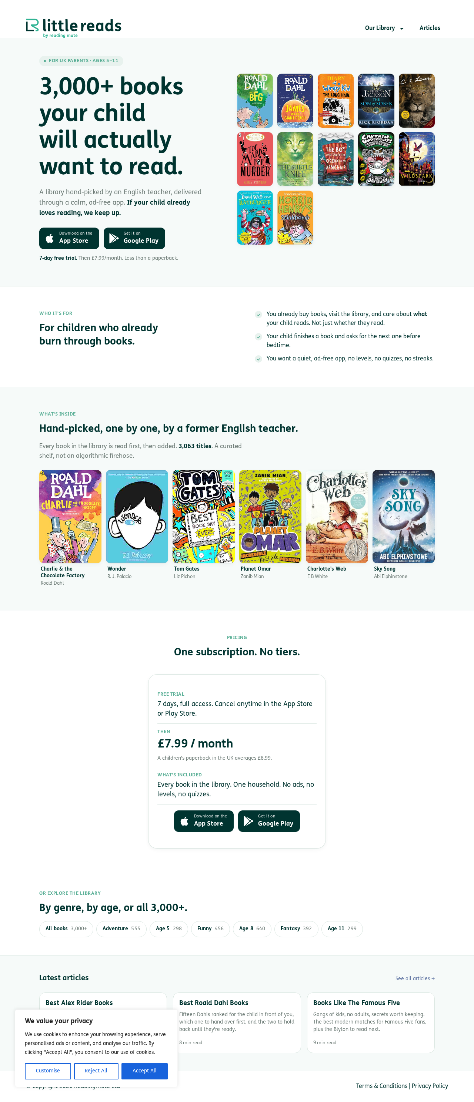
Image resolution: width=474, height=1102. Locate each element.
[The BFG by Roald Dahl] (255, 101)
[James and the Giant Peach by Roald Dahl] (295, 101)
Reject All (96, 1071)
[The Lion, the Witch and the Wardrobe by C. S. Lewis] (417, 101)
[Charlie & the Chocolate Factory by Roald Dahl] (70, 516)
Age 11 (342, 929)
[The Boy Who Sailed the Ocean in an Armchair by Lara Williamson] (336, 159)
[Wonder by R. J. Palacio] (137, 516)
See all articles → (415, 979)
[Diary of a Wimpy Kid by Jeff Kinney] (336, 101)
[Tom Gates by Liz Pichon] (204, 516)
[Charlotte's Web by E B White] (337, 516)
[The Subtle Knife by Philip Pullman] (295, 159)
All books (66, 929)
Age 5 (169, 929)
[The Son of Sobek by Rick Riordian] (376, 101)
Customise (48, 1071)
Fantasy (296, 929)
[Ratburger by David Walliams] (255, 218)
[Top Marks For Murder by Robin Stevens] (255, 159)
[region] (96, 1048)
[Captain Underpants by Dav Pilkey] (376, 159)
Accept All (145, 1071)
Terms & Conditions (381, 1086)
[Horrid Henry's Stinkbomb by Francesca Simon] (295, 218)
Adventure (121, 929)
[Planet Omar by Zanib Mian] (270, 516)
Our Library (380, 28)
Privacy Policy (430, 1086)
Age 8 (252, 929)
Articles (430, 28)
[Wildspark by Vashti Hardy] (417, 159)
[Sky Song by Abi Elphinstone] (404, 516)
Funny (210, 929)
